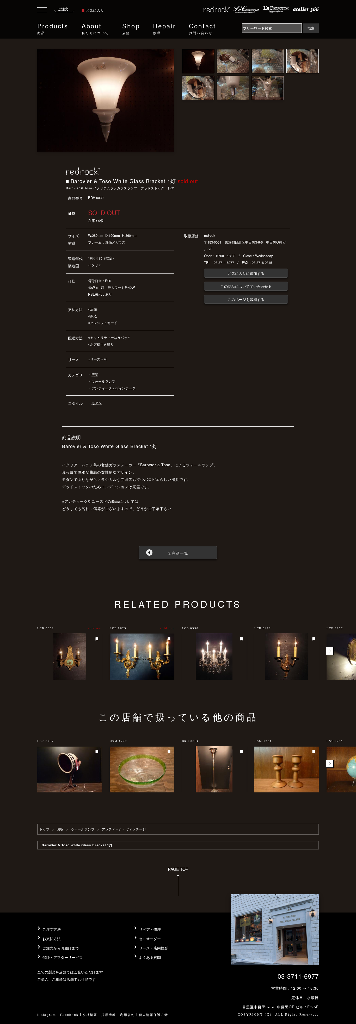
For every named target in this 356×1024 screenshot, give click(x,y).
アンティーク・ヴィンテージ (113, 388)
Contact (202, 28)
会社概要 (90, 1014)
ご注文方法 (51, 929)
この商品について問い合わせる (246, 286)
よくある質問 (150, 957)
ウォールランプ (103, 381)
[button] (330, 651)
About (95, 28)
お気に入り (95, 10)
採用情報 (108, 1014)
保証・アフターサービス (62, 957)
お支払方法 (51, 938)
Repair (164, 28)
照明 (94, 374)
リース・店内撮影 (153, 948)
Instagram (46, 1014)
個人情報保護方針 (153, 1014)
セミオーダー (150, 938)
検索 (311, 28)
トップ (44, 829)
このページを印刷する (246, 299)
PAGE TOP (178, 869)
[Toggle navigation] (42, 10)
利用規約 (127, 1014)
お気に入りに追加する (246, 273)
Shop (131, 28)
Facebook (69, 1014)
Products (53, 28)
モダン (96, 402)
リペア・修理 (150, 929)
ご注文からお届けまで (60, 948)
